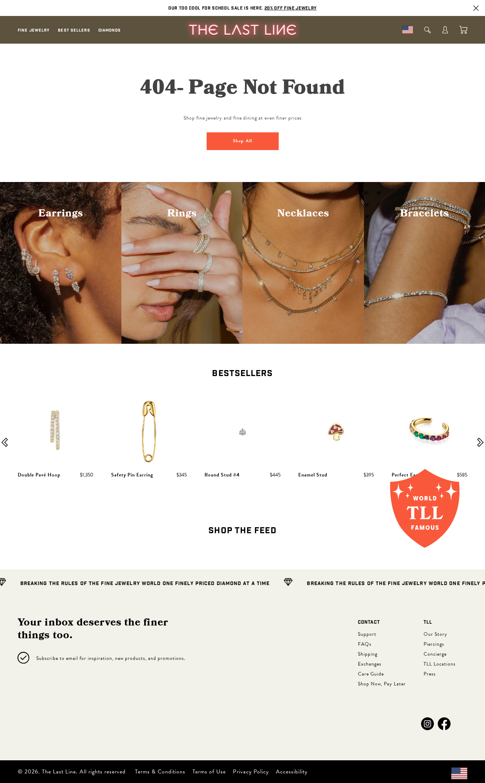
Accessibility (291, 771)
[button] (427, 723)
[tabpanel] (242, 443)
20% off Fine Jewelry (291, 8)
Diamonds (109, 30)
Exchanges (369, 664)
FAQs (364, 644)
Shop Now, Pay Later (382, 684)
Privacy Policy (251, 771)
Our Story (435, 634)
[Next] (480, 443)
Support (367, 634)
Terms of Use (209, 771)
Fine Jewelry (34, 30)
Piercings (434, 644)
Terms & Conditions (160, 771)
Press (430, 674)
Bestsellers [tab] (242, 373)
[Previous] (4, 443)
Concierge (435, 654)
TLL (428, 622)
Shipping (367, 654)
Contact (369, 622)
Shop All (242, 140)
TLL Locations (440, 664)
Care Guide (371, 674)
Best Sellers (74, 30)
